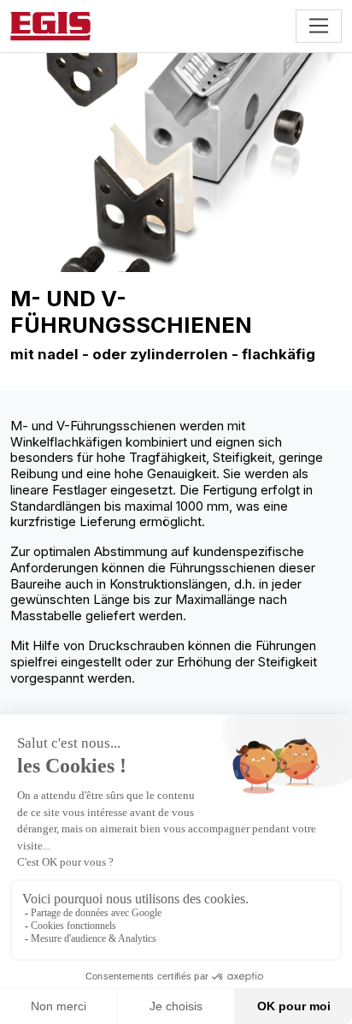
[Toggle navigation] (319, 25)
